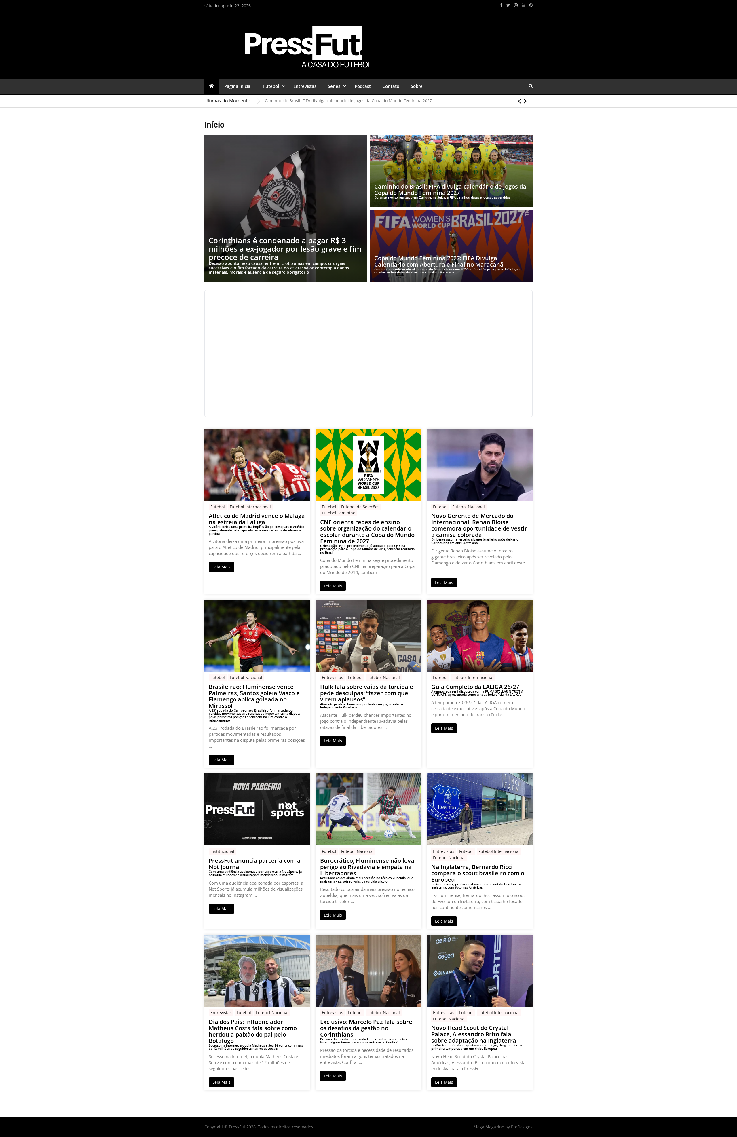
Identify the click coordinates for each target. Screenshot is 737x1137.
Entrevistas (304, 86)
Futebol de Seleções (360, 506)
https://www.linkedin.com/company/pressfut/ (523, 5)
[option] (399, 100)
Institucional (222, 851)
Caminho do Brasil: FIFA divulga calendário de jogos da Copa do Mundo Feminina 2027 (348, 100)
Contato (390, 86)
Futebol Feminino (338, 513)
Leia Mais (221, 567)
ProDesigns (522, 1127)
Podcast (363, 86)
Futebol (271, 86)
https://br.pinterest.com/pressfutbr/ (531, 5)
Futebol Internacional (250, 506)
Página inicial (238, 86)
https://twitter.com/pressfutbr (508, 5)
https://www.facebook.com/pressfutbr (501, 5)
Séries (334, 86)
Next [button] (525, 100)
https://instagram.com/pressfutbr (516, 5)
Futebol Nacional (468, 506)
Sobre (417, 86)
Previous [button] (519, 100)
